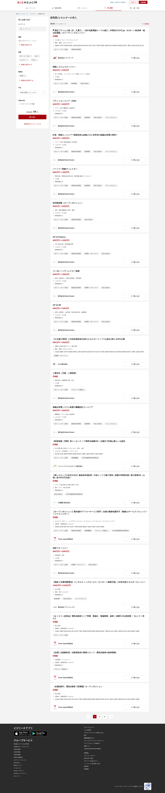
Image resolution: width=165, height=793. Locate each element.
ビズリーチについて (89, 727)
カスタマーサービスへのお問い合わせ (94, 732)
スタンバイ (16, 776)
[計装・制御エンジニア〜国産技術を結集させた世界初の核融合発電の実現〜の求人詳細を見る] (99, 148)
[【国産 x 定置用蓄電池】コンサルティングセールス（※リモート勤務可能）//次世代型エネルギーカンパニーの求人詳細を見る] (99, 595)
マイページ (32, 8)
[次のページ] (111, 716)
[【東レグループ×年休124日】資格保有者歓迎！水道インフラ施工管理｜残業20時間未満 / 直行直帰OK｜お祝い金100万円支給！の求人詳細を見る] (99, 489)
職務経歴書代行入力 (89, 738)
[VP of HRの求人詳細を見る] (99, 318)
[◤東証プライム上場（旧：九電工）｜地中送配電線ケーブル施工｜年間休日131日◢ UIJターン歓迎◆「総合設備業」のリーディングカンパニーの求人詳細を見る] (99, 44)
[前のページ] (88, 716)
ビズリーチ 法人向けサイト (91, 761)
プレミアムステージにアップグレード (94, 740)
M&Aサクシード (18, 765)
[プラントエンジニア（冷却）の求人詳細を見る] (99, 113)
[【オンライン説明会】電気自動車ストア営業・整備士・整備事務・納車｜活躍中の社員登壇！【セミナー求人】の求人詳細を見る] (99, 630)
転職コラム (87, 746)
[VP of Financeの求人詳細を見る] (99, 250)
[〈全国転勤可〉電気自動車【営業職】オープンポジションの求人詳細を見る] (99, 697)
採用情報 (86, 769)
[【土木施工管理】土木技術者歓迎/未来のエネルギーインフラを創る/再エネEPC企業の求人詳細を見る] (99, 352)
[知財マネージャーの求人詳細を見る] (99, 561)
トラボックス (17, 768)
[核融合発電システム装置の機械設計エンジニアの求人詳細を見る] (99, 420)
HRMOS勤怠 (17, 752)
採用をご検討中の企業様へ (118, 2)
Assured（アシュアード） (20, 773)
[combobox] (32, 92)
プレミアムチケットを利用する (92, 743)
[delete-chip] (31, 56)
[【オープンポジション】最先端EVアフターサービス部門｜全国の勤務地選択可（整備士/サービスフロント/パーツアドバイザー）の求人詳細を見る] (99, 526)
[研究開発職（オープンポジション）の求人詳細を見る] (99, 216)
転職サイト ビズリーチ (22, 14)
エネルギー (33, 14)
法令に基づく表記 (88, 758)
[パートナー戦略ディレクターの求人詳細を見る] (99, 182)
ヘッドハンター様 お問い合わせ (92, 763)
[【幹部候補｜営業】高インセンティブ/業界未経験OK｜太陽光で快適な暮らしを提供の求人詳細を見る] (99, 454)
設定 (85, 735)
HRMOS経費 (17, 754)
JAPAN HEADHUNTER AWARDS (92, 748)
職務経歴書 (58, 8)
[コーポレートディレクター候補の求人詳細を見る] (99, 284)
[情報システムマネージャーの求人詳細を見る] (99, 79)
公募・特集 (136, 8)
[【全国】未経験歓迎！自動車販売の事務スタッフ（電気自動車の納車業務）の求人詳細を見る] (99, 665)
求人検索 (110, 8)
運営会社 (86, 766)
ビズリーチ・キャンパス (20, 760)
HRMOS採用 (17, 749)
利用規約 (86, 753)
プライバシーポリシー (89, 755)
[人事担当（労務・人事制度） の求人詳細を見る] (99, 386)
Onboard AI (17, 762)
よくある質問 (87, 730)
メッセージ (84, 8)
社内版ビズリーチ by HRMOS (21, 744)
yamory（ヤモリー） (19, 770)
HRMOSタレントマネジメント (22, 746)
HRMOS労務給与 (18, 757)
